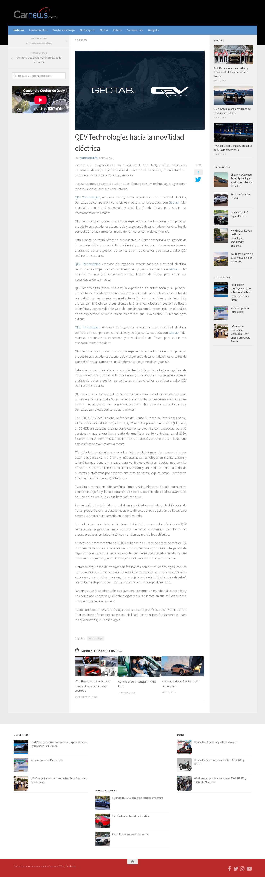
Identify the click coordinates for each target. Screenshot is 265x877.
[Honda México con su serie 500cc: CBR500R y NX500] (184, 765)
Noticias (18, 30)
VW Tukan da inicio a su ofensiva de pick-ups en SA (242, 257)
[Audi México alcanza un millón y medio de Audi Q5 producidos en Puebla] (233, 54)
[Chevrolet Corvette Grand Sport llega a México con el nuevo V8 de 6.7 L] (221, 179)
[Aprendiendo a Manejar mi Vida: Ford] (139, 666)
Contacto (71, 866)
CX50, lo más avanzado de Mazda (130, 834)
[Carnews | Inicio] (36, 12)
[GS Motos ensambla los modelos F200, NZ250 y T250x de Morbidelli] (184, 783)
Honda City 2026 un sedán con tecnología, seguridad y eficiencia (241, 238)
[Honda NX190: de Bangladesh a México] (184, 747)
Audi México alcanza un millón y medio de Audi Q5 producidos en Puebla (231, 72)
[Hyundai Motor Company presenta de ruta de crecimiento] (233, 132)
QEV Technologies (87, 197)
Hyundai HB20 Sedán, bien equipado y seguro (137, 798)
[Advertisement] (39, 176)
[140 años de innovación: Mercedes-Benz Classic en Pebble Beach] (221, 331)
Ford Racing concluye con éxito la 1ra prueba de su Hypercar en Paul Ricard (241, 292)
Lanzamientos (38, 30)
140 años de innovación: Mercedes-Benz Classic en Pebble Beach (240, 334)
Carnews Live (135, 30)
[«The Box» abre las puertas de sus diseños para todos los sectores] (96, 666)
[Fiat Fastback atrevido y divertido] (102, 821)
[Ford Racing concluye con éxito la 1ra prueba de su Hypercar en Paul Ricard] (221, 289)
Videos (117, 30)
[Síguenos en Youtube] (248, 868)
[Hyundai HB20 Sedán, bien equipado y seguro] (102, 803)
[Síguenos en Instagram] (242, 868)
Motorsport (87, 30)
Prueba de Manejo (63, 30)
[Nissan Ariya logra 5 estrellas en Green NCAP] (182, 666)
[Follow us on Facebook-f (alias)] (229, 868)
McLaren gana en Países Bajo (46, 760)
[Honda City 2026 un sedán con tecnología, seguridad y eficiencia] (221, 235)
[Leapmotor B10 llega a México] (221, 217)
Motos (104, 30)
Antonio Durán (89, 157)
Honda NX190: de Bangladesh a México (215, 742)
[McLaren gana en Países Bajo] (221, 313)
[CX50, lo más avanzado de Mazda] (102, 839)
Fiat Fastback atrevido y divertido (131, 816)
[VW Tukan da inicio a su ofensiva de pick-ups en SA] (221, 259)
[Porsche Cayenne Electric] (221, 199)
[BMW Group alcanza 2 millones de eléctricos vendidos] (233, 95)
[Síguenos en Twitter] (235, 868)
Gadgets (153, 30)
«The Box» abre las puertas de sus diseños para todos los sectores (93, 686)
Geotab (174, 202)
